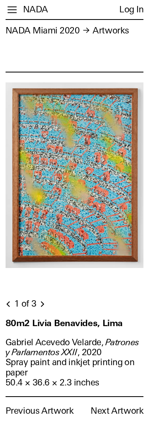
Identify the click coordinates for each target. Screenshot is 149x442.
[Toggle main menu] (12, 9)
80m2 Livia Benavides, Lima (64, 323)
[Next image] (42, 304)
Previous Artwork (40, 411)
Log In (131, 9)
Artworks (111, 30)
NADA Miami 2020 (43, 30)
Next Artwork (117, 411)
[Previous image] (8, 304)
